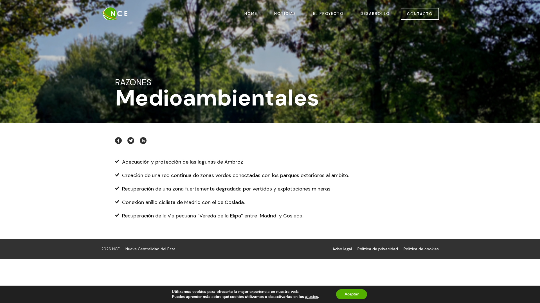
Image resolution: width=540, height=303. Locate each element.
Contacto (420, 14)
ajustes (311, 296)
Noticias (285, 13)
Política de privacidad (377, 248)
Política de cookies (421, 248)
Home (250, 13)
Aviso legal (342, 248)
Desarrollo (375, 13)
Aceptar (352, 294)
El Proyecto (328, 13)
